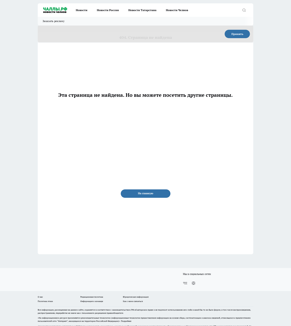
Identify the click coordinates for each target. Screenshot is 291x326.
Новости (81, 10)
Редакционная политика (91, 297)
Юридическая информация (136, 297)
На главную (145, 193)
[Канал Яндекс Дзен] (193, 283)
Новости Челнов (177, 10)
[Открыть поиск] (244, 10)
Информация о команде (91, 301)
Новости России (108, 10)
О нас (40, 297)
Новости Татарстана (142, 10)
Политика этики (45, 301)
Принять (237, 34)
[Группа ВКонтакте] (185, 283)
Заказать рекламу (53, 21)
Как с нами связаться (133, 301)
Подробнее (126, 321)
